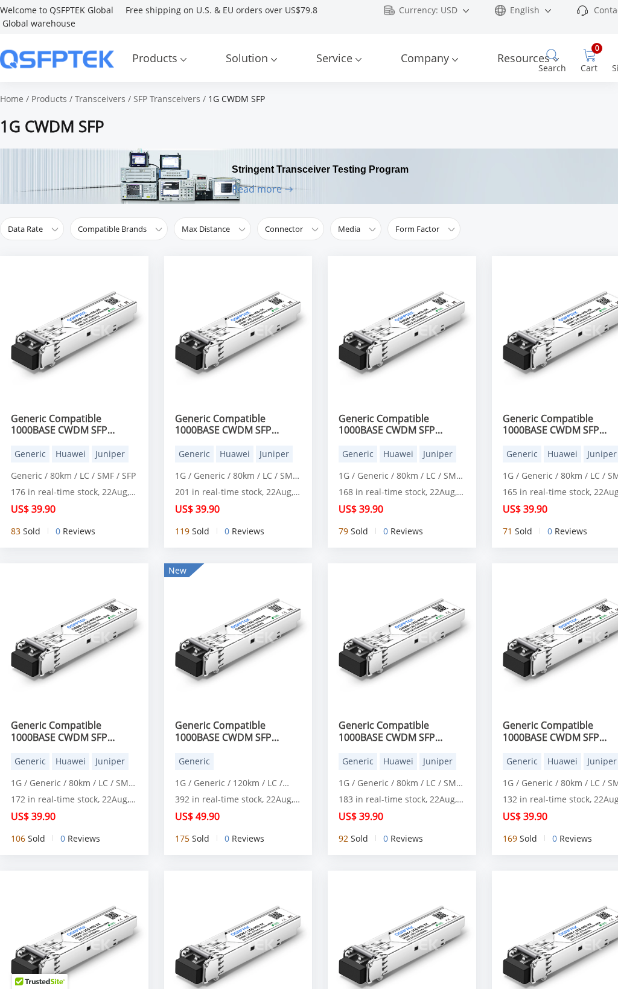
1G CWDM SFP (236, 98)
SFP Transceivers (166, 98)
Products (154, 58)
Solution (247, 58)
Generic (30, 453)
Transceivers (100, 98)
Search (552, 68)
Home (12, 98)
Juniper (110, 453)
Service (334, 58)
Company (425, 58)
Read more (257, 189)
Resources (523, 58)
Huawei (71, 453)
